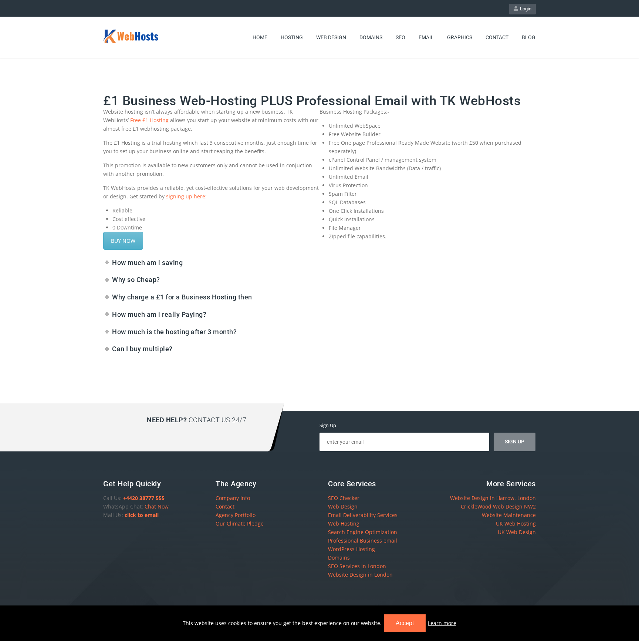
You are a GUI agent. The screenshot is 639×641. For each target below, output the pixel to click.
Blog (528, 37)
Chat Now (157, 506)
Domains (370, 37)
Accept (405, 623)
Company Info (233, 497)
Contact (497, 37)
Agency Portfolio (236, 514)
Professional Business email (362, 540)
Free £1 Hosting (149, 120)
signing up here (185, 196)
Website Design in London (360, 574)
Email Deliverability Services (363, 514)
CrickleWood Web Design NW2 (498, 506)
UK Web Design (517, 532)
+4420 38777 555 (144, 497)
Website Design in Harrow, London (493, 497)
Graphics (459, 37)
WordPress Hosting (351, 549)
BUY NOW (123, 240)
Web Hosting (343, 523)
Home (260, 37)
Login (524, 8)
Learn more (442, 623)
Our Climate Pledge (240, 523)
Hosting (292, 37)
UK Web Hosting (516, 523)
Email (426, 37)
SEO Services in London (357, 566)
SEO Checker (343, 497)
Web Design (331, 37)
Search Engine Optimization (362, 532)
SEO (400, 37)
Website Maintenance (509, 514)
